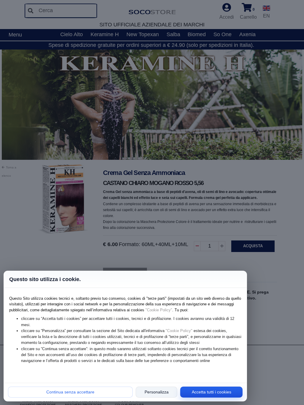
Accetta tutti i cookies (211, 392)
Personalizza (157, 392)
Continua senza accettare (70, 392)
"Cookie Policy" (158, 310)
